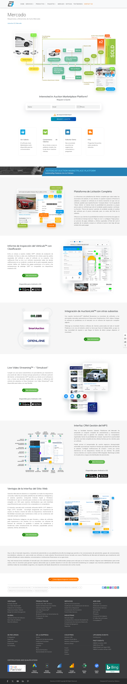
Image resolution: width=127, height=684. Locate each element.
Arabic (66, 652)
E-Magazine (39, 618)
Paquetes (51, 4)
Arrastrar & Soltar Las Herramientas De (47, 614)
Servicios (29, 4)
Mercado (61, 4)
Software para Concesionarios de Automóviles (21, 590)
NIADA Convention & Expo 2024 (102, 649)
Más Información (31, 275)
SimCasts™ (39, 612)
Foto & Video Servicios (71, 612)
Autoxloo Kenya (69, 643)
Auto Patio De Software (14, 620)
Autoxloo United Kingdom (72, 641)
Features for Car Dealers (14, 608)
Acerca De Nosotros (41, 649)
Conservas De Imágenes (100, 616)
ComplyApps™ (97, 620)
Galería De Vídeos (13, 641)
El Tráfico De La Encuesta (100, 618)
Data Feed (10, 639)
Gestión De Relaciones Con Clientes (46, 605)
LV (80, 587)
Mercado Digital (69, 617)
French (66, 648)
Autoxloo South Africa (71, 639)
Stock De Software (13, 622)
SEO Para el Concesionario (72, 603)
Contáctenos (39, 643)
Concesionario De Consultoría (73, 610)
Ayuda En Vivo (97, 603)
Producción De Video (42, 616)
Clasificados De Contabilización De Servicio (77, 605)
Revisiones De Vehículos (100, 608)
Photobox (96, 614)
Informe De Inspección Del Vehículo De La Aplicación (64, 587)
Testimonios (78, 4)
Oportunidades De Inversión (44, 651)
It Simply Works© (12, 603)
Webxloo (116, 681)
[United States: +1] (78, 106)
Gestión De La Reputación (72, 608)
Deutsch (67, 650)
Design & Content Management (16, 612)
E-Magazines (11, 637)
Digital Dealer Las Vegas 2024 (101, 647)
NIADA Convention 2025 (100, 643)
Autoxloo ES (11, 23)
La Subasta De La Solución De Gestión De (76, 620)
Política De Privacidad (42, 641)
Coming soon (97, 637)
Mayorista (67, 626)
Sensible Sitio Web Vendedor (44, 603)
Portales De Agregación (71, 624)
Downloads (11, 643)
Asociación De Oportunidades (44, 639)
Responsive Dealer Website (15, 610)
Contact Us (88, 4)
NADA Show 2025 (98, 645)
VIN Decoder (96, 610)
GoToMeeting (11, 645)
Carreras (38, 645)
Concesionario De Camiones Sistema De (76, 622)
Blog (37, 647)
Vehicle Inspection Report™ (43, 608)
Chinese (67, 654)
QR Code (95, 612)
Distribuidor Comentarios (100, 605)
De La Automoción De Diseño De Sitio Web (20, 587)
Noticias (69, 4)
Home (22, 4)
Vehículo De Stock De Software (16, 617)
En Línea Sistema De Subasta (40, 587)
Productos (40, 4)
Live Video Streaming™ (14, 605)
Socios (38, 637)
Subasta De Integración (41, 590)
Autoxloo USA (68, 637)
